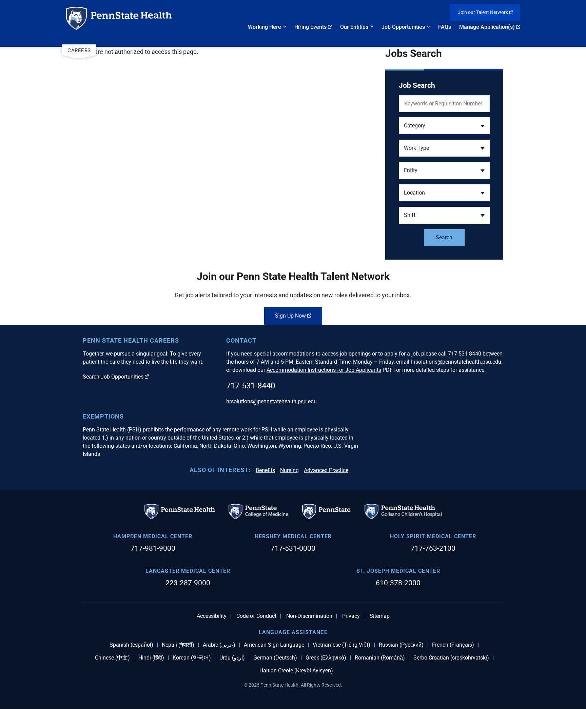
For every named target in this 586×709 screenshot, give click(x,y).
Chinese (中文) (112, 657)
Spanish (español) (131, 645)
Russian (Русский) (401, 645)
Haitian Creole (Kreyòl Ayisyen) (296, 670)
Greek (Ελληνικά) (326, 657)
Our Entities (354, 27)
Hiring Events (310, 27)
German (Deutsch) (275, 657)
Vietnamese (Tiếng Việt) (341, 645)
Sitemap (380, 616)
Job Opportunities (403, 27)
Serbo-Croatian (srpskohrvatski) (451, 657)
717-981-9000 (153, 548)
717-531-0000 (293, 548)
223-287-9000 (187, 583)
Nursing (289, 470)
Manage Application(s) (487, 27)
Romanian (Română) (380, 657)
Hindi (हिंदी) (151, 657)
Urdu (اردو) (232, 657)
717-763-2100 (433, 548)
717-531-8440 (250, 385)
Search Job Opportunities (113, 376)
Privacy (351, 616)
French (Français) (453, 645)
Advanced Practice (326, 470)
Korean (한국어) (192, 657)
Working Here (264, 27)
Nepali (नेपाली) (178, 645)
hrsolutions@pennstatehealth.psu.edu (456, 362)
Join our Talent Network (483, 12)
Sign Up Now (290, 315)
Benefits (265, 470)
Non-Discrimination (309, 616)
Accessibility (212, 616)
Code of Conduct (256, 616)
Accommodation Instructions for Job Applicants (324, 370)
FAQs (444, 27)
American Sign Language (274, 645)
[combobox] (444, 126)
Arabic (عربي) (219, 645)
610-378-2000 (398, 583)
